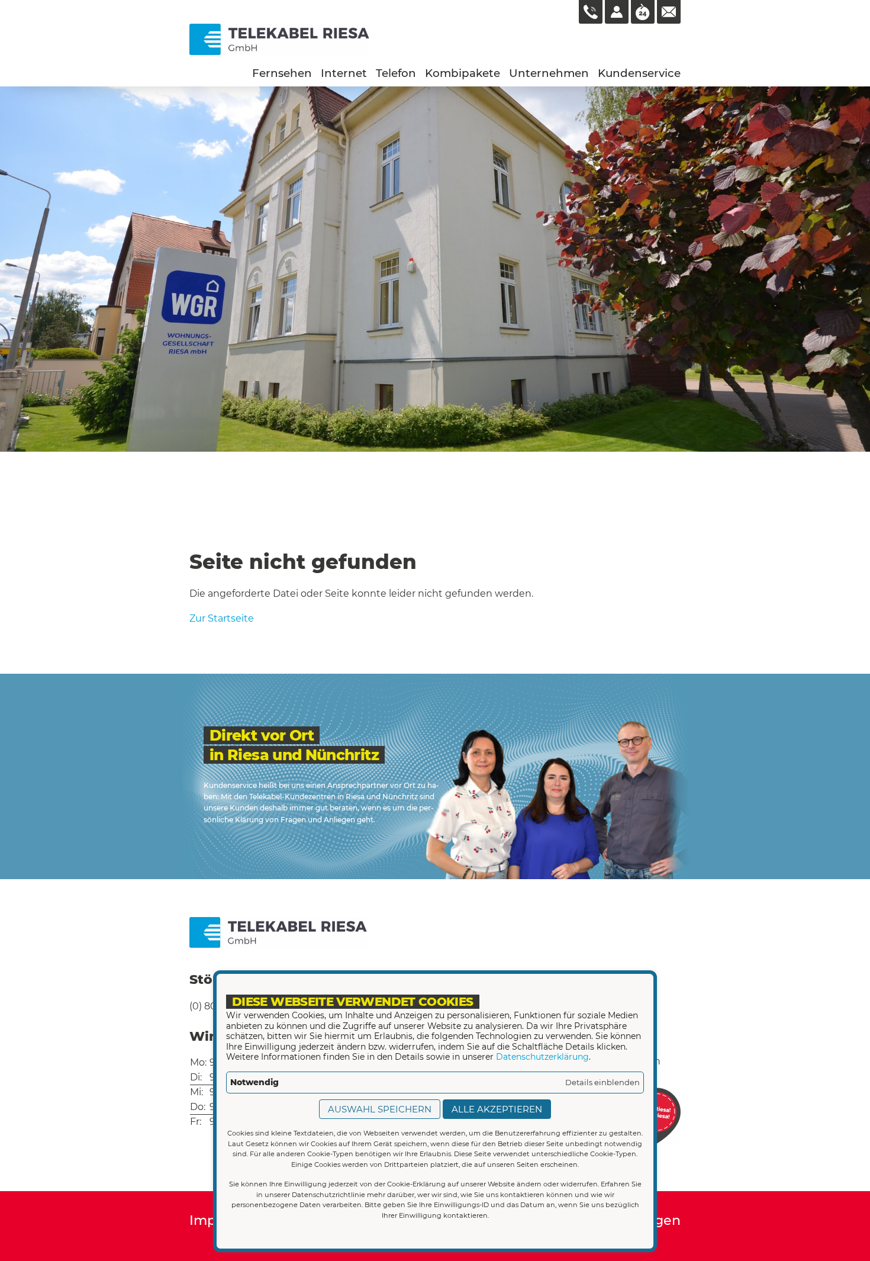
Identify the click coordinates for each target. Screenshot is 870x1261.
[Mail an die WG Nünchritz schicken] (669, 12)
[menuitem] (282, 73)
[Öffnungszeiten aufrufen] (643, 12)
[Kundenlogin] (617, 12)
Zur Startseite (221, 618)
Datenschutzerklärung (542, 1056)
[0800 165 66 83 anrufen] (590, 12)
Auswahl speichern (379, 1109)
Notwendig (254, 1082)
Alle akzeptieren (497, 1109)
